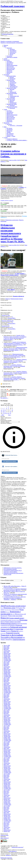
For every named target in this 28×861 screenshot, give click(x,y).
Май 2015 (6, 826)
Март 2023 (6, 700)
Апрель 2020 (7, 747)
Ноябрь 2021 (7, 721)
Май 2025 (6, 665)
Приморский (13, 92)
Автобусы (12, 49)
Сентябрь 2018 (7, 772)
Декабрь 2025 (7, 656)
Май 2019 (6, 761)
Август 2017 (7, 790)
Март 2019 (6, 764)
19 (1, 411)
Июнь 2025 (6, 664)
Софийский (13, 85)
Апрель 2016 (7, 811)
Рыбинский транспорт (13, 6)
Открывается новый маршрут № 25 (13, 570)
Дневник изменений (15, 609)
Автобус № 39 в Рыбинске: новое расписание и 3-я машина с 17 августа (15, 337)
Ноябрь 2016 (7, 802)
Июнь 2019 (6, 760)
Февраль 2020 (7, 749)
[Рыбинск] (4, 841)
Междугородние (11, 68)
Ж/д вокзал (9, 128)
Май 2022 (6, 713)
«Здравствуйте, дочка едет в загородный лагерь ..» (14, 356)
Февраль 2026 (7, 653)
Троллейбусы (13, 50)
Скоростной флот (7, 629)
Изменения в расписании (11, 220)
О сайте (6, 137)
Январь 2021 (7, 735)
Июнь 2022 (6, 712)
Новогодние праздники (15, 616)
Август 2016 (7, 806)
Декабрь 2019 (7, 752)
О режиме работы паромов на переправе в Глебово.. (13, 154)
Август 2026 (7, 645)
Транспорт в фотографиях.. (10, 571)
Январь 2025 (7, 670)
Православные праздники (13, 621)
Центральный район (12, 93)
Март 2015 (6, 828)
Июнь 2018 (6, 776)
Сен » (9, 415)
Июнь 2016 (6, 808)
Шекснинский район (12, 106)
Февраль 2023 (7, 701)
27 (3, 413)
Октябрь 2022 (7, 707)
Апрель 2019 (7, 763)
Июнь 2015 (6, 824)
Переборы (12, 105)
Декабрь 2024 (7, 672)
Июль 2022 (6, 711)
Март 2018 (6, 780)
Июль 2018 (6, 775)
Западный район (11, 98)
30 (8, 413)
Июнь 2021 (6, 728)
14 (5, 410)
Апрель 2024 (7, 683)
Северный (12, 97)
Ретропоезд (12, 625)
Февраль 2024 (7, 685)
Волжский (12, 108)
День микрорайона (7, 609)
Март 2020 (6, 748)
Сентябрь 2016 (7, 804)
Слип (11, 90)
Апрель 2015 (7, 827)
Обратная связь (4, 835)
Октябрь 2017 (7, 787)
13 (3, 410)
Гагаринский (13, 82)
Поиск (2, 35)
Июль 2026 (6, 646)
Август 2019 (7, 757)
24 (10, 411)
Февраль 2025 (7, 669)
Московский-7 (4, 615)
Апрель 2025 (7, 666)
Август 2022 (7, 709)
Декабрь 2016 (7, 800)
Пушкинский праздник (5, 625)
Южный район (10, 80)
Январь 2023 (7, 703)
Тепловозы (8, 631)
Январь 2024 (7, 687)
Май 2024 (6, 681)
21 (5, 411)
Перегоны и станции (12, 57)
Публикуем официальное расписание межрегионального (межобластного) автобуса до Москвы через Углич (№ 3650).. (13, 233)
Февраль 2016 (7, 814)
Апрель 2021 (7, 731)
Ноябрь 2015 (7, 818)
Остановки (9, 56)
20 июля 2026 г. (11, 323)
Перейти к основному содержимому (10, 41)
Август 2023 (7, 693)
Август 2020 (7, 741)
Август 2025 (7, 661)
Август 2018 (7, 773)
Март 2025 (6, 668)
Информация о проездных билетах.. (13, 567)
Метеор (17, 614)
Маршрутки (10, 64)
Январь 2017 (7, 799)
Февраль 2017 (7, 798)
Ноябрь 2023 (7, 689)
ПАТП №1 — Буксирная (16, 125)
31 (10, 413)
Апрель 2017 (7, 795)
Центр (11, 94)
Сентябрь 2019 (7, 756)
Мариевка (12, 84)
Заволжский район (11, 88)
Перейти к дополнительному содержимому (12, 42)
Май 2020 (6, 745)
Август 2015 (7, 822)
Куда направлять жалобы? (10, 569)
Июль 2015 (6, 823)
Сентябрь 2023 (7, 692)
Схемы (5, 109)
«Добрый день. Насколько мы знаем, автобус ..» (14, 349)
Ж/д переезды (10, 133)
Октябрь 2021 (7, 723)
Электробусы (13, 52)
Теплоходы (12, 53)
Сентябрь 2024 (7, 676)
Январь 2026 (7, 654)
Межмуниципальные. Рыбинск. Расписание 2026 (15, 348)
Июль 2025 (6, 662)
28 (5, 413)
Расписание (7, 60)
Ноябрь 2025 (7, 657)
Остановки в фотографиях (6, 620)
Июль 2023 (6, 695)
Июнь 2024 (6, 680)
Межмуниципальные (12, 65)
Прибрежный (13, 102)
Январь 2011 (7, 831)
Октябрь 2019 (7, 755)
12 (1, 410)
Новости (6, 45)
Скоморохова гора (14, 96)
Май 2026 (6, 649)
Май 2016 (6, 810)
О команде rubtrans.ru (12, 139)
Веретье (12, 101)
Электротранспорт (19, 639)
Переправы (9, 72)
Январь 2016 (7, 815)
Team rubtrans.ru (13, 851)
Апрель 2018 (7, 779)
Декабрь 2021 (7, 720)
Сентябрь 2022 (7, 708)
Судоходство (18, 629)
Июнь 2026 (6, 648)
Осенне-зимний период (16, 618)
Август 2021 (7, 725)
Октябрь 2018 (7, 771)
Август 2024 (7, 677)
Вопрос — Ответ (11, 136)
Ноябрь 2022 (7, 705)
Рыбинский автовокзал (18, 627)
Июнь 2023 (6, 696)
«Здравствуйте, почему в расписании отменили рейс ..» (14, 379)
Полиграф (12, 81)
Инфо (5, 126)
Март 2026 (6, 652)
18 (12, 410)
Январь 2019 (7, 767)
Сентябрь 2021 (7, 724)
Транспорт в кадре (12, 633)
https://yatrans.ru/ (5, 838)
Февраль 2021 (7, 733)
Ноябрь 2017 (7, 786)
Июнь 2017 (6, 792)
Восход (2, 607)
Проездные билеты (22, 623)
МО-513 (13, 614)
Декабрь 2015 (7, 816)
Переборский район (12, 104)
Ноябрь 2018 (7, 769)
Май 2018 (6, 777)
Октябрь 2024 (7, 674)
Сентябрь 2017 (7, 788)
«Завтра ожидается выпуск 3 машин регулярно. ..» (14, 338)
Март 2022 (6, 716)
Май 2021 (6, 729)
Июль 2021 (6, 727)
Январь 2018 (7, 783)
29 (6, 413)
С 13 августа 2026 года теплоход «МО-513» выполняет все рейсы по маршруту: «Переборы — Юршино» (15, 598)
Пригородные (10, 66)
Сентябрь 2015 (7, 820)
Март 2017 (6, 796)
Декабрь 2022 (7, 704)
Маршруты (6, 122)
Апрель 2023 (7, 699)
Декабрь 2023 (7, 688)
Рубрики (3, 580)
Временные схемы (9, 608)
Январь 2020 (7, 751)
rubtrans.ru (8, 855)
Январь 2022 (7, 719)
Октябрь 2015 (7, 819)
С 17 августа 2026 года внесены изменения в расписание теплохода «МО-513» (15, 589)
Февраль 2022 (7, 717)
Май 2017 (6, 794)
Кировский (12, 78)
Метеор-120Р (23, 614)
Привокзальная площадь (16, 298)
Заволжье (12, 89)
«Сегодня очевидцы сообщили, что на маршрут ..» (13, 361)
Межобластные (10, 69)
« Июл (2, 415)
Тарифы (9, 132)
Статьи (5, 58)
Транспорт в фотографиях (12, 635)
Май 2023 (6, 697)
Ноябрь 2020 (7, 737)
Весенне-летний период (17, 606)
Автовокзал (10, 129)
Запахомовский (13, 86)
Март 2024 (6, 684)
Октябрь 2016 (7, 803)
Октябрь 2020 (7, 739)
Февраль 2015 (7, 830)
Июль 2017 (6, 791)
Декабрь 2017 (7, 784)
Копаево (12, 77)
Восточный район (11, 76)
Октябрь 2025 (7, 658)
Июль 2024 (6, 678)
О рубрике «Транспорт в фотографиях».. (17, 140)
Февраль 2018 (7, 782)
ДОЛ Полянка (19, 607)
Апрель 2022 (7, 715)
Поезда (11, 54)
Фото (5, 46)
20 (3, 411)
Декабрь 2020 (7, 736)
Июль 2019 (6, 759)
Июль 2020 (6, 743)
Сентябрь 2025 (7, 660)
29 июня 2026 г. (12, 318)
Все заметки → (4, 397)
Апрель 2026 (7, 650)
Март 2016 (6, 812)
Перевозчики (10, 134)
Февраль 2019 (7, 765)
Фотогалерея (16, 637)
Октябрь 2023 (7, 691)
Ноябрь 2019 (7, 753)
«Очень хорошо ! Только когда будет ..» (13, 344)
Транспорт (9, 48)
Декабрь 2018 (7, 768)
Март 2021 (6, 732)
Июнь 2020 (6, 744)
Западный (12, 100)
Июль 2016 (6, 807)
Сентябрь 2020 (7, 740)
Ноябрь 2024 (7, 673)
